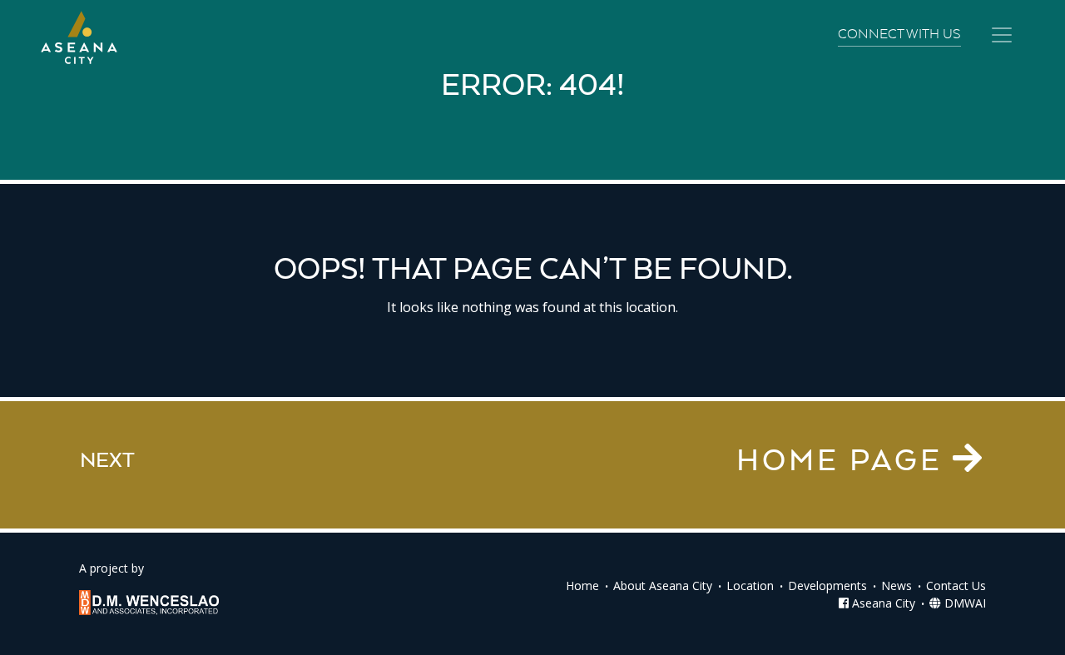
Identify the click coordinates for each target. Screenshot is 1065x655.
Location (750, 585)
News (896, 585)
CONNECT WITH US (899, 34)
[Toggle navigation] (1001, 35)
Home (582, 585)
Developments (827, 585)
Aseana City (882, 603)
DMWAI (963, 603)
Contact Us (956, 585)
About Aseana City (662, 585)
